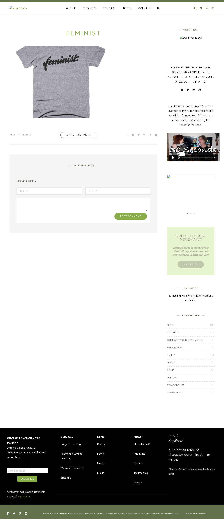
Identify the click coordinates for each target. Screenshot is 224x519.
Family (101, 453)
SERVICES (89, 8)
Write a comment (79, 135)
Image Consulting (71, 444)
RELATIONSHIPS (175, 385)
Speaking (66, 477)
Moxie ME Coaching (72, 468)
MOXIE (190, 184)
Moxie (100, 473)
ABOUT (70, 8)
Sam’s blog (24, 496)
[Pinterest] (207, 8)
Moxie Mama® (142, 444)
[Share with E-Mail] (156, 135)
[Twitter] (201, 8)
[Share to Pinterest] (145, 135)
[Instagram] (213, 8)
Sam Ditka (139, 453)
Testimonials (141, 473)
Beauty (101, 444)
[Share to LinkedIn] (150, 135)
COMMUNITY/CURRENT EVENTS (184, 340)
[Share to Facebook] (133, 135)
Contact (138, 463)
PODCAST (109, 8)
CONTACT (144, 8)
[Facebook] (195, 8)
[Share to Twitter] (138, 135)
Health (100, 463)
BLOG (127, 8)
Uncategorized (175, 392)
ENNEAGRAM (174, 347)
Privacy (138, 482)
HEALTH (171, 362)
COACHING (173, 332)
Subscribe (190, 264)
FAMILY (171, 355)
